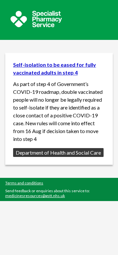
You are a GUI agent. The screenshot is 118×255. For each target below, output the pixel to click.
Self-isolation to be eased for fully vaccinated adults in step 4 (54, 68)
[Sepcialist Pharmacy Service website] (36, 25)
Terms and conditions (24, 182)
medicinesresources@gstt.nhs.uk (35, 195)
